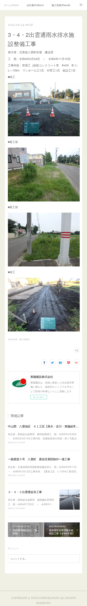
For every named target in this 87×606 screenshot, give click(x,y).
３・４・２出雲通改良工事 (25, 492)
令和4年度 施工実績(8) (19, 339)
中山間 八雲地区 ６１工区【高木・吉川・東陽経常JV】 (45, 426)
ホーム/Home (11, 5)
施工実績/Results (61, 5)
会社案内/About (35, 5)
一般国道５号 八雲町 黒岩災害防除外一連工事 (39, 459)
